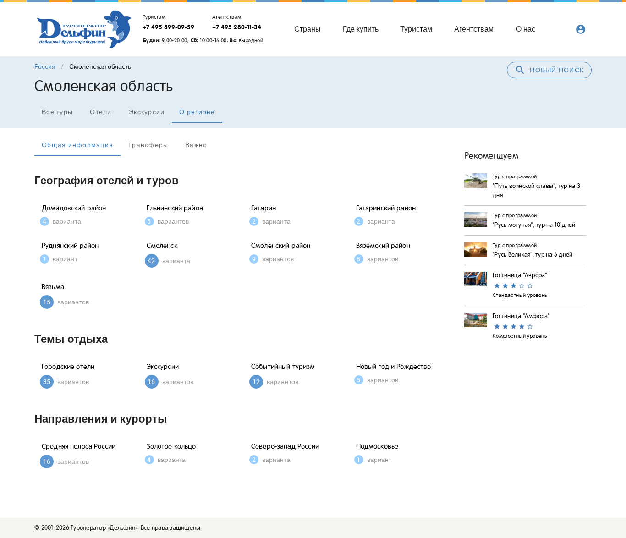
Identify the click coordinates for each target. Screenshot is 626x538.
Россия (44, 66)
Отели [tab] (100, 111)
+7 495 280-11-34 (236, 27)
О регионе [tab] (197, 111)
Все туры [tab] (57, 111)
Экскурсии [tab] (147, 111)
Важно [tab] (196, 144)
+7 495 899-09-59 (168, 27)
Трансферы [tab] (148, 144)
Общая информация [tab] (77, 144)
